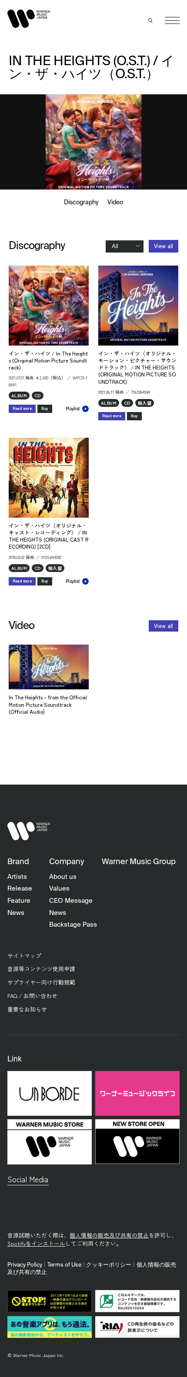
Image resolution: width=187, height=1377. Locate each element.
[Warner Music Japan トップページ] (28, 18)
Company (66, 862)
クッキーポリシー (108, 1265)
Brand (18, 862)
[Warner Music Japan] (28, 831)
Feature (18, 901)
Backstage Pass (73, 924)
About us (63, 877)
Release (19, 888)
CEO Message (71, 901)
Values (59, 888)
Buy (44, 408)
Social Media (28, 1179)
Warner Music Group (139, 862)
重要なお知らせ (27, 1009)
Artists (17, 877)
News (15, 913)
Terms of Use (64, 1265)
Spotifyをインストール (36, 1243)
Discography (81, 203)
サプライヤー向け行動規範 (41, 982)
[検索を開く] (150, 20)
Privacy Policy (24, 1265)
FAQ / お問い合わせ (32, 995)
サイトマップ (24, 955)
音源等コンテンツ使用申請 (41, 969)
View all (163, 246)
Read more (22, 408)
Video (115, 203)
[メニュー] (172, 20)
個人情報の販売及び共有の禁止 (109, 1235)
